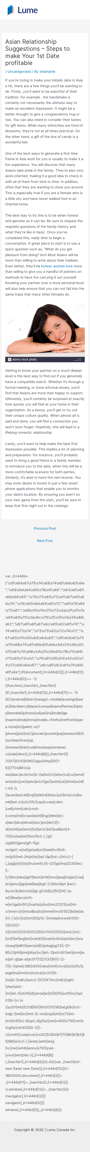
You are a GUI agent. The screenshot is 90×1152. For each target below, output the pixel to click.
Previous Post (45, 528)
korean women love (57, 266)
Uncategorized (19, 71)
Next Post (45, 541)
